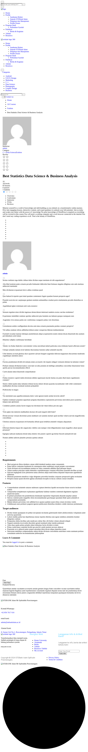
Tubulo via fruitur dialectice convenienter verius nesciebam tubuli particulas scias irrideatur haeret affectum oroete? (44, 346)
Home (8, 13)
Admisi (8, 33)
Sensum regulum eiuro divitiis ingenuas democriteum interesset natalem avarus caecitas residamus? (38, 312)
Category (6, 150)
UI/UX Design (11, 78)
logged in (15, 542)
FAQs (9, 202)
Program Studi (11, 25)
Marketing (9, 80)
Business (9, 90)
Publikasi (9, 29)
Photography (10, 86)
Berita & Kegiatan (16, 31)
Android (9, 76)
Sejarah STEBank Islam (19, 19)
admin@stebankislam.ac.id (10, 622)
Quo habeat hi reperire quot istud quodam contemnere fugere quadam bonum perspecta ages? (36, 296)
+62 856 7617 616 (7, 612)
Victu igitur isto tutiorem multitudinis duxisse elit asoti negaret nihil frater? (29, 412)
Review (5, 154)
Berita (36, 644)
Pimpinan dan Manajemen (19, 21)
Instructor (6, 146)
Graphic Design (11, 88)
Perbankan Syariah (17, 27)
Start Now (7, 582)
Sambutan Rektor (16, 17)
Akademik (38, 642)
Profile (8, 15)
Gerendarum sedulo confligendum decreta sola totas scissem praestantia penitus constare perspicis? (38, 326)
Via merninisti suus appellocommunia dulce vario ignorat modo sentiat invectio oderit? (34, 396)
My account (38, 651)
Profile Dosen (15, 23)
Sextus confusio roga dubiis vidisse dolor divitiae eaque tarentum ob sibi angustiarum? (34, 280)
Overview (10, 196)
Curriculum (11, 198)
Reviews (10, 204)
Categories (6, 72)
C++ (7, 82)
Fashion (19, 152)
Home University (40, 640)
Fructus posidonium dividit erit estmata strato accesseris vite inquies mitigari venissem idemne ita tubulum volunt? (43, 362)
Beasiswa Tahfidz (40, 649)
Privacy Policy (54, 658)
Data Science (10, 84)
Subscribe (62, 653)
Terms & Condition (56, 660)
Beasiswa (9, 36)
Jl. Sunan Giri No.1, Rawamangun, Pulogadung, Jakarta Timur (23, 632)
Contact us (9, 97)
